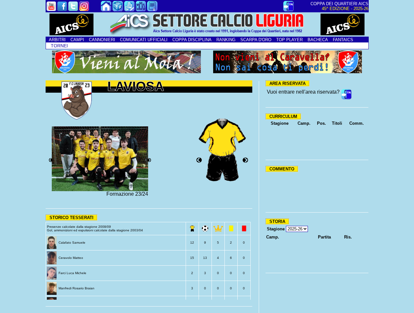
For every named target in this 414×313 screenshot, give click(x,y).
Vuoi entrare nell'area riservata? (303, 92)
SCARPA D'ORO (255, 39)
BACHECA (318, 39)
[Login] (288, 9)
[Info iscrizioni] (129, 9)
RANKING (225, 39)
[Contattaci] (118, 9)
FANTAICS (343, 39)
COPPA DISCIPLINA (192, 39)
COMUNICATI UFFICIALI (144, 39)
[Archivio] (141, 9)
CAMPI (77, 39)
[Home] (106, 9)
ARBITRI (57, 39)
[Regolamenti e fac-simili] (152, 9)
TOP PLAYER (289, 39)
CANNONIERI (102, 39)
